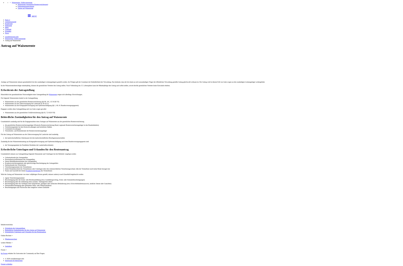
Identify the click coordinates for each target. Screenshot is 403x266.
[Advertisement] (64, 64)
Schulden (8, 31)
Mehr (7, 27)
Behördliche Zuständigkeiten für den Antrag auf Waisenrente (25, 230)
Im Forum (4, 253)
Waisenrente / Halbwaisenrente (22, 2)
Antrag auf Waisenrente (25, 8)
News (7, 33)
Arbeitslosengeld (10, 22)
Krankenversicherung (33, 171)
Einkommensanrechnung (26, 6)
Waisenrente (53, 94)
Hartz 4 (7, 20)
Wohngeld (8, 26)
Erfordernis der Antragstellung (15, 228)
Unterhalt (8, 29)
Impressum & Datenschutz (14, 260)
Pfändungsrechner (11, 239)
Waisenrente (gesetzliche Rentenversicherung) (33, 4)
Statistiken (8, 246)
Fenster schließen (6, 264)
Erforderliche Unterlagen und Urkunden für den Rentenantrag (25, 232)
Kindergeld (8, 24)
